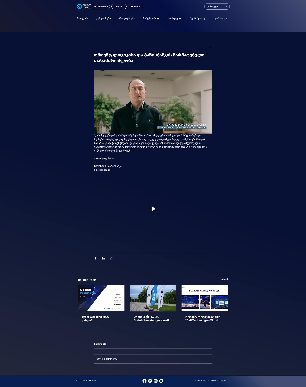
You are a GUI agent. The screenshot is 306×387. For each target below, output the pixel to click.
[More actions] (210, 47)
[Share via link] (111, 258)
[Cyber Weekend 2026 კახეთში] (101, 298)
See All (224, 279)
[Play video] (153, 209)
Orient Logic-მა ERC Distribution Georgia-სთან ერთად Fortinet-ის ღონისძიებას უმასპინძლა (153, 318)
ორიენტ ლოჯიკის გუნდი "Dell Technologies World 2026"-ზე (202, 318)
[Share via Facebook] (95, 258)
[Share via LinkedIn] (103, 258)
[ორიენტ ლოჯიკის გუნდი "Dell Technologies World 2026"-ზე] (205, 298)
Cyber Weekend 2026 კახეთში (95, 318)
